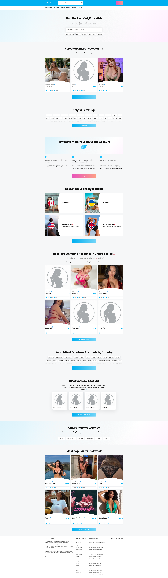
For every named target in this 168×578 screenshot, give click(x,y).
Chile (81, 363)
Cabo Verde (62, 363)
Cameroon (69, 363)
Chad (76, 363)
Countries (74, 7)
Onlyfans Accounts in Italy (95, 563)
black (89, 121)
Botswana (114, 360)
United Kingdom (68, 357)
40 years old (80, 115)
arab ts (65, 118)
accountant (88, 115)
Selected (106, 438)
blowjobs (104, 121)
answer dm (58, 118)
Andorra (99, 357)
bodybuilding (112, 121)
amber (119, 115)
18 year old (49, 115)
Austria (54, 360)
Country (61, 438)
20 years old (64, 115)
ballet (101, 118)
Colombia (92, 363)
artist (75, 118)
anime (52, 118)
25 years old (72, 115)
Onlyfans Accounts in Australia (96, 554)
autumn (95, 118)
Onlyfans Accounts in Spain (95, 565)
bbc (106, 118)
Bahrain (67, 360)
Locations (109, 3)
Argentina (111, 357)
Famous (120, 3)
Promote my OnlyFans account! (84, 176)
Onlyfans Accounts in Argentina (96, 552)
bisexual (84, 121)
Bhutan (94, 360)
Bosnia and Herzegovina (104, 360)
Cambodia (54, 363)
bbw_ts (115, 118)
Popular (99, 438)
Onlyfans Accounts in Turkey (95, 572)
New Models (90, 438)
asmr (80, 118)
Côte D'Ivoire (119, 363)
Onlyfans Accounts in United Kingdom (97, 545)
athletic (89, 118)
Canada (82, 357)
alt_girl (114, 115)
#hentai (78, 34)
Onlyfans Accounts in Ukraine (95, 549)
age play (101, 115)
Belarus (73, 360)
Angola (105, 357)
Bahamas (61, 360)
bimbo (78, 121)
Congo (104, 363)
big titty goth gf (63, 121)
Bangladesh (51, 357)
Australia (49, 360)
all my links (108, 115)
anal (47, 118)
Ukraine (76, 357)
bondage (119, 121)
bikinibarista (71, 121)
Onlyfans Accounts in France (95, 556)
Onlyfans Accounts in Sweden (96, 568)
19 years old (56, 115)
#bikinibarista (92, 34)
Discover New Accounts (84, 414)
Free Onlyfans (48, 7)
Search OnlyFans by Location (84, 241)
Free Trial (56, 7)
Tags (80, 7)
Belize (84, 360)
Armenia (118, 357)
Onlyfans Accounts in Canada (96, 547)
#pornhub (100, 34)
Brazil (120, 360)
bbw (110, 118)
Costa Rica (111, 363)
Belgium (79, 360)
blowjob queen (96, 121)
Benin (89, 360)
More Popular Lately (84, 529)
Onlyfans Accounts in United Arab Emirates (99, 575)
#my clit (84, 34)
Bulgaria (48, 363)
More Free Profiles (84, 339)
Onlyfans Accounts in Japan (95, 561)
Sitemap (46, 556)
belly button (54, 121)
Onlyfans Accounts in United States (97, 542)
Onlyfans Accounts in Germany (96, 558)
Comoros (98, 363)
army (70, 118)
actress (95, 115)
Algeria (93, 357)
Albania (88, 357)
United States (64, 7)
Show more (84, 125)
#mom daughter (70, 34)
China (85, 363)
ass (84, 118)
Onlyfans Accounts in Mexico (95, 570)
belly (48, 121)
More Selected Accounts (84, 97)
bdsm (120, 118)
